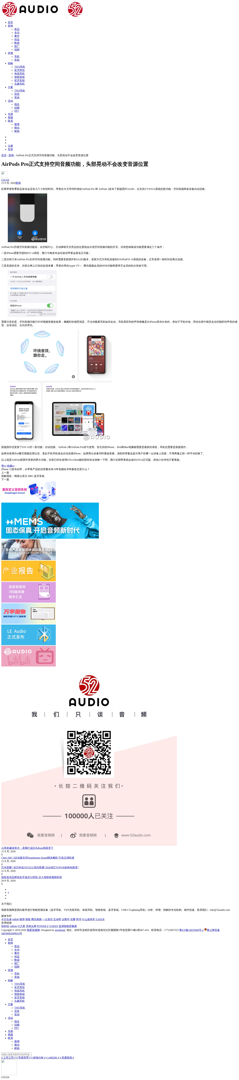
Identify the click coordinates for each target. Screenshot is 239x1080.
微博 (17, 124)
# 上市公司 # (8, 1057)
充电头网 (31, 926)
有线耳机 (19, 73)
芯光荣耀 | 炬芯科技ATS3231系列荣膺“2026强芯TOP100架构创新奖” (40, 867)
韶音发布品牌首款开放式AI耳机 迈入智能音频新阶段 (31, 877)
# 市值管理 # (23, 1057)
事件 (17, 36)
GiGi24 (5, 179)
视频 (10, 117)
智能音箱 (19, 77)
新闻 (10, 25)
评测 (10, 53)
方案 (10, 87)
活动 (10, 100)
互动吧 (57, 919)
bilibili (15, 919)
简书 (78, 919)
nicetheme (60, 930)
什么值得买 (88, 919)
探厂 (17, 46)
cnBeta (13, 926)
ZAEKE (53, 926)
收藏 (11, 465)
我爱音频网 (33, 930)
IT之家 (21, 926)
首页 (10, 22)
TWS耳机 (19, 66)
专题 (10, 114)
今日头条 (6, 919)
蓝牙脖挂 (19, 70)
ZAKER (100, 919)
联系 (10, 120)
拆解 (10, 63)
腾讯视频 (36, 919)
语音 (17, 94)
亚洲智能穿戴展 (68, 926)
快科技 (5, 926)
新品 (17, 29)
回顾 (17, 107)
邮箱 (17, 131)
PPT (16, 111)
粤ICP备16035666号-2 (191, 930)
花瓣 (72, 919)
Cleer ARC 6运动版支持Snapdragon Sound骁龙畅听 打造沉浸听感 (37, 857)
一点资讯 (47, 919)
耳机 (17, 56)
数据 (17, 42)
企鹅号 (66, 919)
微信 (17, 127)
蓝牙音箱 (19, 80)
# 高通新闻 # (67, 1057)
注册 (10, 146)
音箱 (17, 60)
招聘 (17, 49)
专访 (17, 32)
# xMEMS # (52, 1057)
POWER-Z (43, 926)
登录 (10, 149)
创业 (17, 39)
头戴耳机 (19, 83)
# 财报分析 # (38, 1057)
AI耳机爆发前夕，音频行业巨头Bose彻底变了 (27, 848)
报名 (17, 104)
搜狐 (28, 919)
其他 (17, 97)
